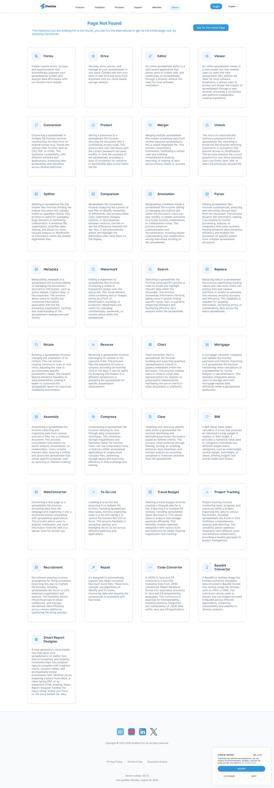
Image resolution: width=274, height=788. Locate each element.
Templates (100, 7)
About (175, 7)
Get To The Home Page (211, 27)
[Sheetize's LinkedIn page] (142, 731)
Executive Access (157, 761)
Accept (241, 769)
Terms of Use (135, 761)
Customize (229, 776)
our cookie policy (248, 763)
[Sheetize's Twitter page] (153, 731)
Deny (254, 776)
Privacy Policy (114, 761)
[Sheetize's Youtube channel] (131, 731)
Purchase (119, 7)
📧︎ (120, 731)
